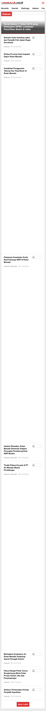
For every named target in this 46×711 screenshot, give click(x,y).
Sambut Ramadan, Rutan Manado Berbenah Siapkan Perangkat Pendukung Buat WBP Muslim (15, 450)
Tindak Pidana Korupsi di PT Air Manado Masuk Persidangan (16, 467)
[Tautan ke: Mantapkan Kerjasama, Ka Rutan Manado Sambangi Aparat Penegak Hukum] (37, 656)
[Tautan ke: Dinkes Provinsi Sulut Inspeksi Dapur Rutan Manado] (37, 56)
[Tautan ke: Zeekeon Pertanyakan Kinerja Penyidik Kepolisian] (37, 692)
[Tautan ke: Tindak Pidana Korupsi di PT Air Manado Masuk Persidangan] (37, 555)
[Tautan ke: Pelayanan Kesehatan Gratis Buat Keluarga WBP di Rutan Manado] (37, 347)
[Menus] (43, 3)
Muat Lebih (23, 704)
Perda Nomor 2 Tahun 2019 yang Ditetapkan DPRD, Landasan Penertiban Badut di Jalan (21, 26)
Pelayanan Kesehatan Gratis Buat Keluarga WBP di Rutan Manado (16, 259)
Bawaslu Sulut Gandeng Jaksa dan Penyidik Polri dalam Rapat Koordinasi (17, 40)
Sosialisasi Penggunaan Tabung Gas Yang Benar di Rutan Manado (15, 71)
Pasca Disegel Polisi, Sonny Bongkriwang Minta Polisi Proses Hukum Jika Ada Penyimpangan (16, 674)
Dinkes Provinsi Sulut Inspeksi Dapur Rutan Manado (17, 55)
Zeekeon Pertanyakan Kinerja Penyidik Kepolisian (16, 690)
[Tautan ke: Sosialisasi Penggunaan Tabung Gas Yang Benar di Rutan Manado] (37, 159)
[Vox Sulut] (12, 2)
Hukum (7, 46)
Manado (14, 266)
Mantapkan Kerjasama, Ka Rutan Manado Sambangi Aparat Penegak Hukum (15, 656)
